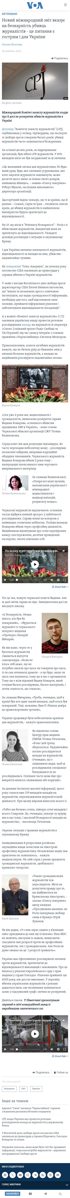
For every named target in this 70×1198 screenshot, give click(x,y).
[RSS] (43, 1175)
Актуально (9, 14)
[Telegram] (45, 1194)
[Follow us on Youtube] (20, 1175)
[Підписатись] (58, 1175)
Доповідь (8, 129)
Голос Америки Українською (24, 555)
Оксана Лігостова (12, 44)
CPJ (61, 316)
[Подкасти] (50, 1175)
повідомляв (13, 266)
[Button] (59, 58)
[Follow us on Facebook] (5, 1175)
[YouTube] (30, 1194)
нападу (26, 324)
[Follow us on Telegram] (35, 1175)
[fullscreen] (65, 580)
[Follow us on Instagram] (28, 1175)
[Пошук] (60, 1194)
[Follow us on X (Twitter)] (12, 1175)
